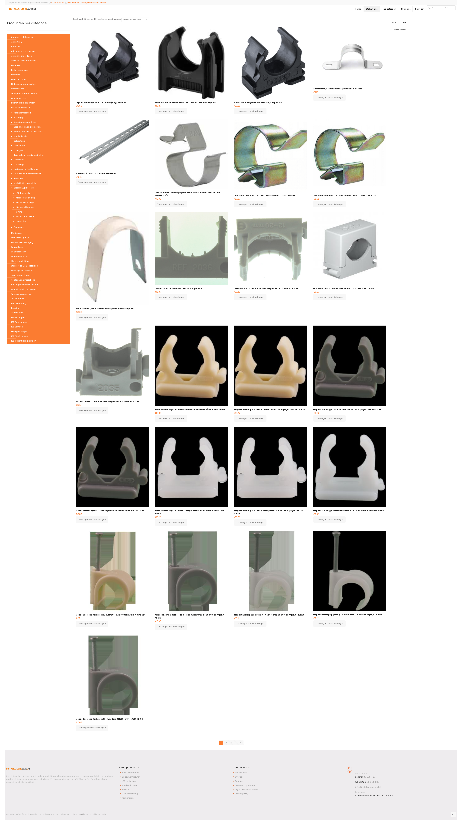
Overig (19, 211)
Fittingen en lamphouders (23, 84)
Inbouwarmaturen (130, 772)
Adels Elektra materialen (25, 183)
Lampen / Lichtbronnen (22, 37)
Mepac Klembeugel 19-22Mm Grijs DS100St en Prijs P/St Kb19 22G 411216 (110, 510)
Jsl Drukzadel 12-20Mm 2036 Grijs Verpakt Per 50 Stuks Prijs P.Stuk (266, 288)
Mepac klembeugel (25, 202)
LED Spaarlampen (19, 331)
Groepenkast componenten (24, 93)
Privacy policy (241, 793)
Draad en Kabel (18, 79)
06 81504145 (73, 2)
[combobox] (423, 27)
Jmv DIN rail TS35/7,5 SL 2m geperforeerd (96, 173)
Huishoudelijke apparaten (23, 102)
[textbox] (423, 29)
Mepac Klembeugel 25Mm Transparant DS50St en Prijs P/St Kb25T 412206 (348, 510)
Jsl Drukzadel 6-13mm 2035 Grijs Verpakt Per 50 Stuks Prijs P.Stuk (107, 401)
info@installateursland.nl (94, 2)
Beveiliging (18, 117)
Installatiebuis (20, 136)
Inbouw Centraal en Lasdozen (28, 131)
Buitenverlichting (130, 793)
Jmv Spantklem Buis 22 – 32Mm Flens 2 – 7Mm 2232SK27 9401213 (264, 195)
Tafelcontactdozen (20, 275)
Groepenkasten (18, 98)
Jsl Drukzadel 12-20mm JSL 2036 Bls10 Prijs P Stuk (178, 288)
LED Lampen (17, 326)
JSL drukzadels (23, 193)
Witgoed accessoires (21, 294)
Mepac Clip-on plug (25, 197)
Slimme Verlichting (20, 261)
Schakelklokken (18, 251)
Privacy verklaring (79, 814)
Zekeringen (19, 227)
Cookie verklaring (98, 814)
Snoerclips (21, 221)
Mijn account (241, 772)
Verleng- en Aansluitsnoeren (24, 284)
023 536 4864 (57, 2)
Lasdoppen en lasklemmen (26, 169)
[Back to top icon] (453, 814)
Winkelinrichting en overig (23, 289)
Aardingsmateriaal (22, 112)
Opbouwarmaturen (131, 777)
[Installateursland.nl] (22, 11)
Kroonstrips (19, 164)
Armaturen (16, 42)
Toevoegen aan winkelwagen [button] (92, 111)
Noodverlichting (18, 303)
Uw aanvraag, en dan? (245, 785)
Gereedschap (17, 88)
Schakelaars (17, 247)
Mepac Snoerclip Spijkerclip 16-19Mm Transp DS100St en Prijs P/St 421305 (269, 615)
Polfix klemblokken (25, 216)
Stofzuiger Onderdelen (21, 270)
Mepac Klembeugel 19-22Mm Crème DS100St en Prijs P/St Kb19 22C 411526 (269, 409)
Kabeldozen (19, 145)
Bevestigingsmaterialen (25, 122)
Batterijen (15, 65)
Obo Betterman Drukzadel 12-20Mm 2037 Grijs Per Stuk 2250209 (343, 288)
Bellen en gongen (19, 70)
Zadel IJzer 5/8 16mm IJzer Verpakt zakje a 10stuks (337, 89)
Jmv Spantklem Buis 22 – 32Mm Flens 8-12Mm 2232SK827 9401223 (344, 195)
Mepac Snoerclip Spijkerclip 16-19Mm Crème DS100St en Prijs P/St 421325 (111, 615)
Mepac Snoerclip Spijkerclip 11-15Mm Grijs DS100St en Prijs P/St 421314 (109, 719)
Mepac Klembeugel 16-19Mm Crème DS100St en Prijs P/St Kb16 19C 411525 (190, 409)
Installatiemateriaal (20, 107)
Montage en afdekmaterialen (27, 173)
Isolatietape (19, 141)
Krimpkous (19, 159)
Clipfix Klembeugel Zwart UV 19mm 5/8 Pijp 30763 (258, 102)
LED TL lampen (18, 317)
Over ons (239, 777)
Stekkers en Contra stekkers (24, 265)
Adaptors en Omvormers (23, 51)
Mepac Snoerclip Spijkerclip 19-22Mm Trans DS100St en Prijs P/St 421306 (347, 614)
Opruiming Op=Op (20, 237)
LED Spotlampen (19, 322)
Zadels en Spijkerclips (24, 187)
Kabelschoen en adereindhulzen (29, 155)
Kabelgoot (18, 150)
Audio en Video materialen (23, 60)
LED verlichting (129, 781)
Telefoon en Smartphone (23, 280)
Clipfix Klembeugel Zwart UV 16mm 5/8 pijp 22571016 (101, 102)
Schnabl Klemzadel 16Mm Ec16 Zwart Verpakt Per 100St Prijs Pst (185, 102)
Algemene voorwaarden (246, 789)
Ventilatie (18, 178)
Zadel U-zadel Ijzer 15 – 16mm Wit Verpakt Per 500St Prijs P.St (105, 308)
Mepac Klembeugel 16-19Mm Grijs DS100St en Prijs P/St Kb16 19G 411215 (347, 409)
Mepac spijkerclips (25, 207)
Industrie (15, 308)
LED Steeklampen (19, 336)
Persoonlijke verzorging (22, 242)
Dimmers (15, 74)
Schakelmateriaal (19, 256)
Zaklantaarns (17, 298)
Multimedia (16, 233)
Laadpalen (16, 46)
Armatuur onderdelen (21, 56)
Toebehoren (17, 312)
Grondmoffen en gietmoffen (27, 127)
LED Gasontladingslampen (23, 340)
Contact (239, 781)
